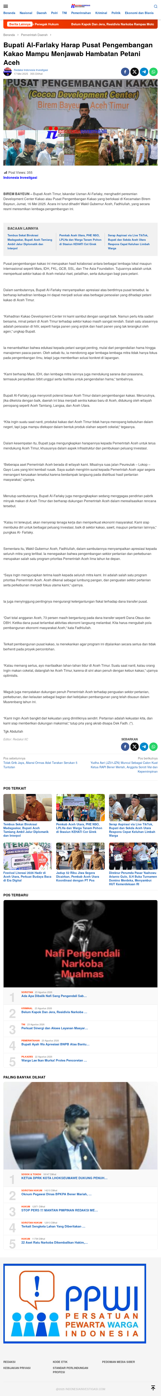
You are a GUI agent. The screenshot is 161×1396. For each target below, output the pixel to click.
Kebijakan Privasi (17, 1368)
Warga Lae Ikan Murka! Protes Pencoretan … (54, 1060)
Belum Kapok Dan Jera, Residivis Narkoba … (54, 1012)
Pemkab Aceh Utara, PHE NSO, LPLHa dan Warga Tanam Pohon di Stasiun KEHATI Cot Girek (80, 239)
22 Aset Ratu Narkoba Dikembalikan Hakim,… (54, 1242)
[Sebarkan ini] (125, 72)
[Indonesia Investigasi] (80, 6)
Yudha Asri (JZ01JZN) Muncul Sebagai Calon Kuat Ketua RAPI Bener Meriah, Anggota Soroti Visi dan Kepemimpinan (124, 764)
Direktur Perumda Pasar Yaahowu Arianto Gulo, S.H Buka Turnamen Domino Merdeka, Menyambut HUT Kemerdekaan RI (133, 878)
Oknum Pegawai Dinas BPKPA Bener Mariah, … (56, 1194)
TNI (23, 1024)
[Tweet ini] (134, 72)
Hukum (25, 1206)
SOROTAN (27, 992)
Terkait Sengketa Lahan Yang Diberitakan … (53, 1226)
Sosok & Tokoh (31, 1174)
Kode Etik (60, 1362)
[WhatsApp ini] (153, 72)
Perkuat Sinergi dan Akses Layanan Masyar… (54, 1028)
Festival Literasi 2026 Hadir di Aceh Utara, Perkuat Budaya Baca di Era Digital (27, 876)
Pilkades (27, 1056)
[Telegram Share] (144, 72)
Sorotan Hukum (31, 1190)
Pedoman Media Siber (118, 1362)
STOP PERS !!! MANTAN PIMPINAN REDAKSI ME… (59, 1210)
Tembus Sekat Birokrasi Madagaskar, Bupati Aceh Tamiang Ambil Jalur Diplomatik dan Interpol (30, 241)
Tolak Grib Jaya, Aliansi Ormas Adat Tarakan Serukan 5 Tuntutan (40, 762)
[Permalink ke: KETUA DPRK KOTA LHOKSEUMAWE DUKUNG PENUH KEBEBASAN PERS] (80, 1125)
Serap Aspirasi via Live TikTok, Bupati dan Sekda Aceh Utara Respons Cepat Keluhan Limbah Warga (129, 241)
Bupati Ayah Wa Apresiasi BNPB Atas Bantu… (55, 1044)
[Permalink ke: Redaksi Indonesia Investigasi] (7, 71)
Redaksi (9, 1362)
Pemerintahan (30, 1040)
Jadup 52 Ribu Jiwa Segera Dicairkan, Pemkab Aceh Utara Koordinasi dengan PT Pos (77, 876)
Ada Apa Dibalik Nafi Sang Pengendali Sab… (54, 996)
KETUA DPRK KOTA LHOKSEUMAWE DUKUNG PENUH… (64, 1178)
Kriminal (27, 1008)
